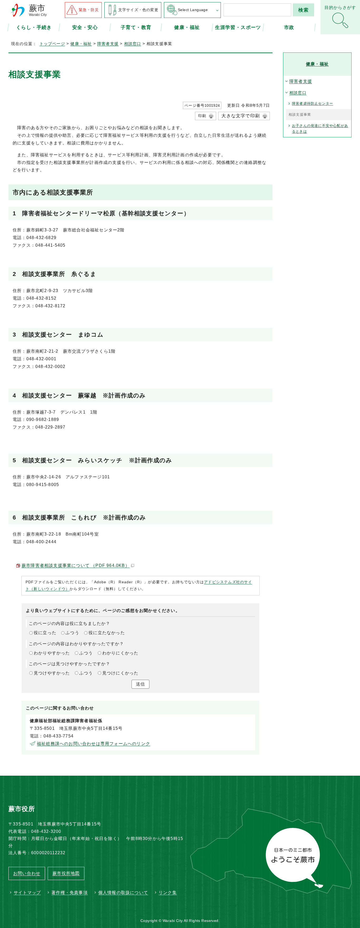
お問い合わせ (26, 873)
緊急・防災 (89, 10)
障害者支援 (108, 43)
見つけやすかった (52, 673)
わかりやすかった (52, 653)
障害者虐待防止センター (312, 103)
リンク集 (168, 892)
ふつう (72, 632)
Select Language (193, 10)
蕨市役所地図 (66, 873)
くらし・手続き (34, 27)
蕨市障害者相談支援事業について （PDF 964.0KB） (76, 565)
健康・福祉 (187, 27)
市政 (289, 27)
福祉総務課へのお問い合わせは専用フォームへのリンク (93, 743)
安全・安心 (85, 27)
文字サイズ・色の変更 (138, 10)
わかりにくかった (120, 653)
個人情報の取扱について (123, 892)
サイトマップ (27, 892)
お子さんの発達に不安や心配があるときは (320, 128)
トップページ (52, 43)
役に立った (45, 632)
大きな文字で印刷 (240, 115)
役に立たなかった (107, 632)
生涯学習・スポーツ (238, 27)
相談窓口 (132, 43)
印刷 (202, 116)
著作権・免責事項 (69, 892)
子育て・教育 (136, 27)
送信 (140, 684)
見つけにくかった (120, 673)
